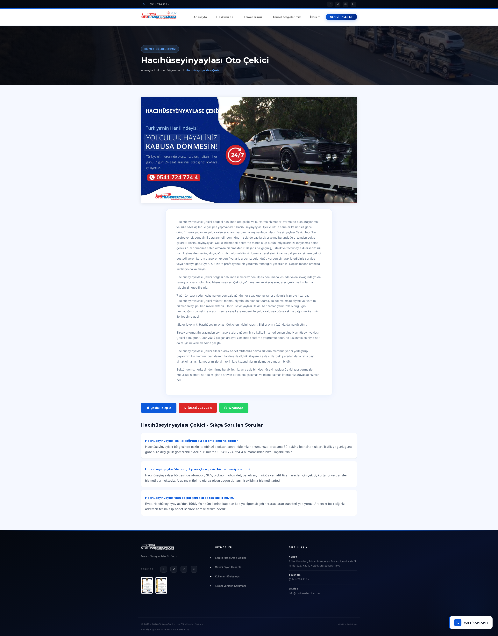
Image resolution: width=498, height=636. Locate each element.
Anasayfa (200, 16)
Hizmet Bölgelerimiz (286, 16)
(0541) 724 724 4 (158, 4)
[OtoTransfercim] (159, 17)
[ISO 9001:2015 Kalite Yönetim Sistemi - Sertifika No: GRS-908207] (147, 585)
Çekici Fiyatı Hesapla (228, 567)
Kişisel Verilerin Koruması (230, 585)
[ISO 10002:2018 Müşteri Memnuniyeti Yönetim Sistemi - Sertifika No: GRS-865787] (161, 585)
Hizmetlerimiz (252, 16)
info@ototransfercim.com (304, 593)
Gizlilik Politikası (347, 624)
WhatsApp (235, 408)
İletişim (315, 16)
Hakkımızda (224, 16)
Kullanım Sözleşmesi (227, 576)
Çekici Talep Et (161, 408)
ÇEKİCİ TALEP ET (341, 16)
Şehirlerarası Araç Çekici (230, 557)
